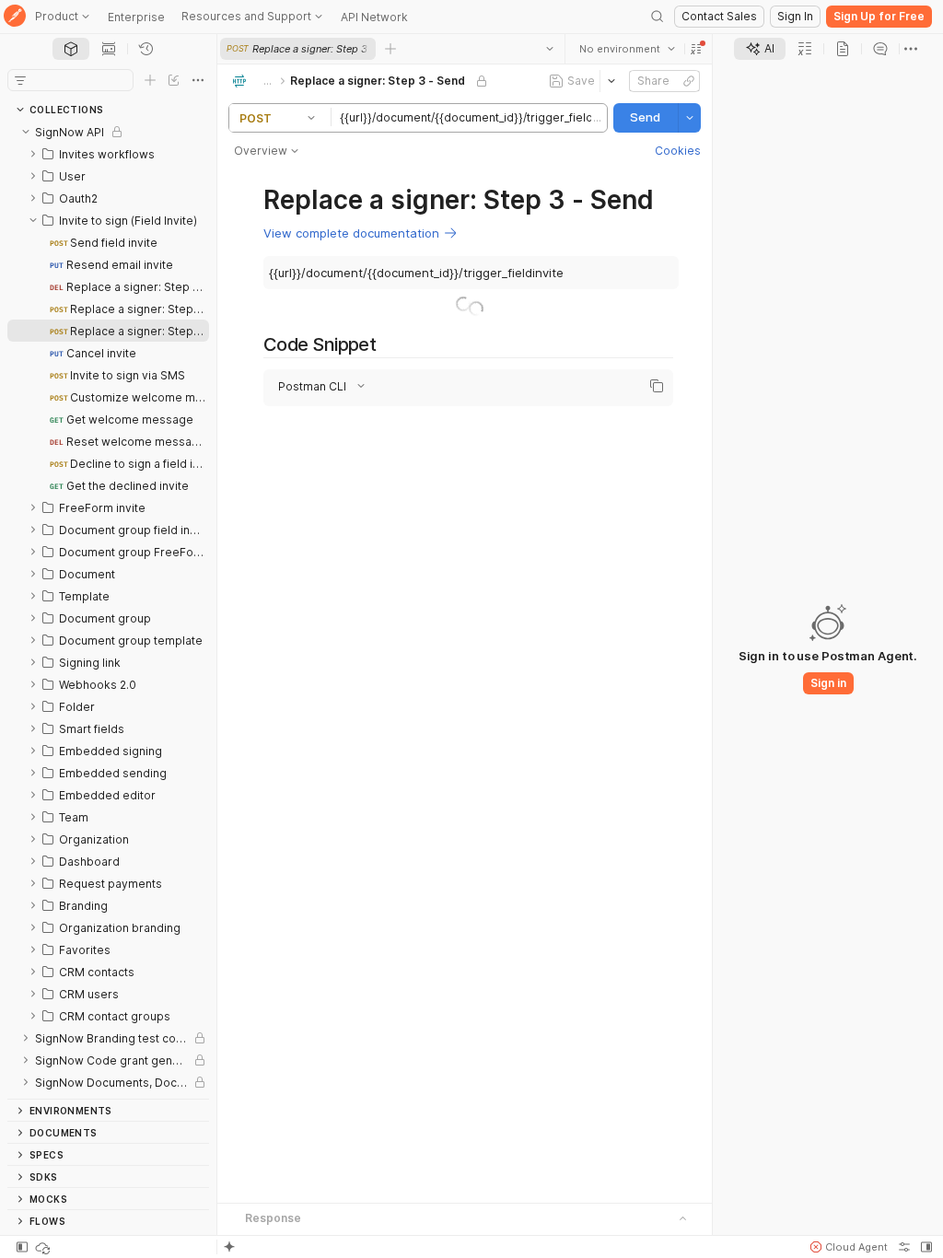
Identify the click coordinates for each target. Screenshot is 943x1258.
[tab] (70, 49)
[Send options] (690, 118)
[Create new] (150, 80)
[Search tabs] (550, 49)
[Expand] (33, 153)
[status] (44, 1247)
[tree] (108, 610)
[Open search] (657, 17)
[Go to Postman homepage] (15, 17)
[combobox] (627, 49)
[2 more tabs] (911, 49)
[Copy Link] (689, 81)
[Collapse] (25, 131)
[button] (696, 49)
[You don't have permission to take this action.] (390, 49)
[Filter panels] (20, 80)
